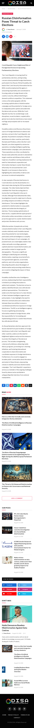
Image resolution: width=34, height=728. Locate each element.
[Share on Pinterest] (10, 36)
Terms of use (25, 715)
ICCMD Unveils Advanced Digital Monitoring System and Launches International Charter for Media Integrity (22, 546)
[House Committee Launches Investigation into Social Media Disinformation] (7, 530)
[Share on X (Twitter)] (7, 36)
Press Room (11, 29)
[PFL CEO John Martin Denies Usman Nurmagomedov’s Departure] (7, 516)
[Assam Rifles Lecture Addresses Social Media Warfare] (7, 683)
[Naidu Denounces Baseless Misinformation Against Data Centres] (17, 613)
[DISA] (17, 3)
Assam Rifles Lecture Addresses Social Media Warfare (22, 683)
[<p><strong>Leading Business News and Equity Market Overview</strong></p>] (7, 670)
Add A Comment (17, 498)
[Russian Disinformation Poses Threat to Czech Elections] (17, 51)
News (4, 621)
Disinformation (7, 13)
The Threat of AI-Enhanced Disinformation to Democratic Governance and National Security (17, 486)
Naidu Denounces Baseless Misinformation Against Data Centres (14, 628)
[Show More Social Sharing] (14, 36)
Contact (17, 717)
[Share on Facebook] (3, 36)
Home (4, 715)
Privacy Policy (13, 715)
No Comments (7, 32)
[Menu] (3, 3)
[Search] (31, 3)
